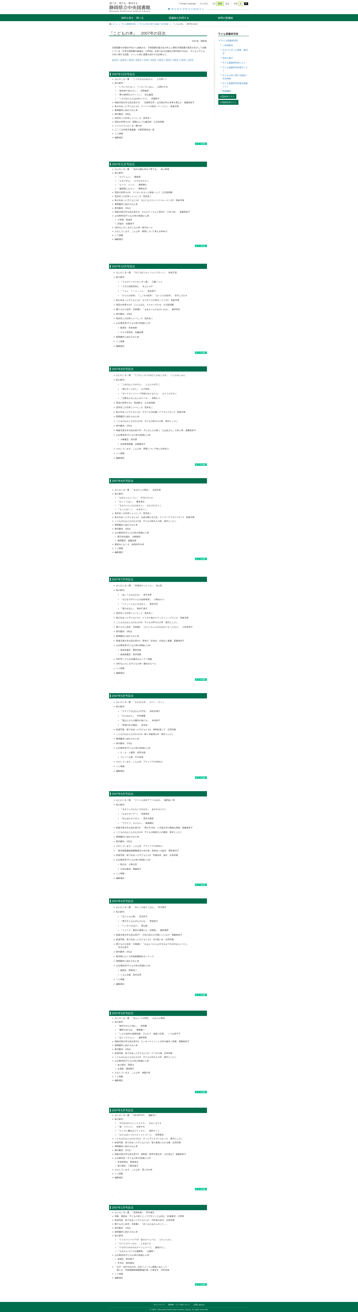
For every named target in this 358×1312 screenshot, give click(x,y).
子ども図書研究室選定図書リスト (235, 85)
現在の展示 (227, 58)
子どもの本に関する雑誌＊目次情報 (153, 24)
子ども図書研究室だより (234, 62)
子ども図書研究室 (128, 24)
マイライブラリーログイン (187, 9)
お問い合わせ (199, 1305)
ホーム (115, 24)
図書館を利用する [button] (179, 17)
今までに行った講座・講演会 (235, 51)
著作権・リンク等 (179, 1305)
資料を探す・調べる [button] (132, 17)
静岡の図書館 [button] (225, 17)
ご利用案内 (227, 45)
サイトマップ (159, 1305)
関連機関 (226, 91)
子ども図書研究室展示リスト (235, 69)
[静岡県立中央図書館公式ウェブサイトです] (130, 7)
